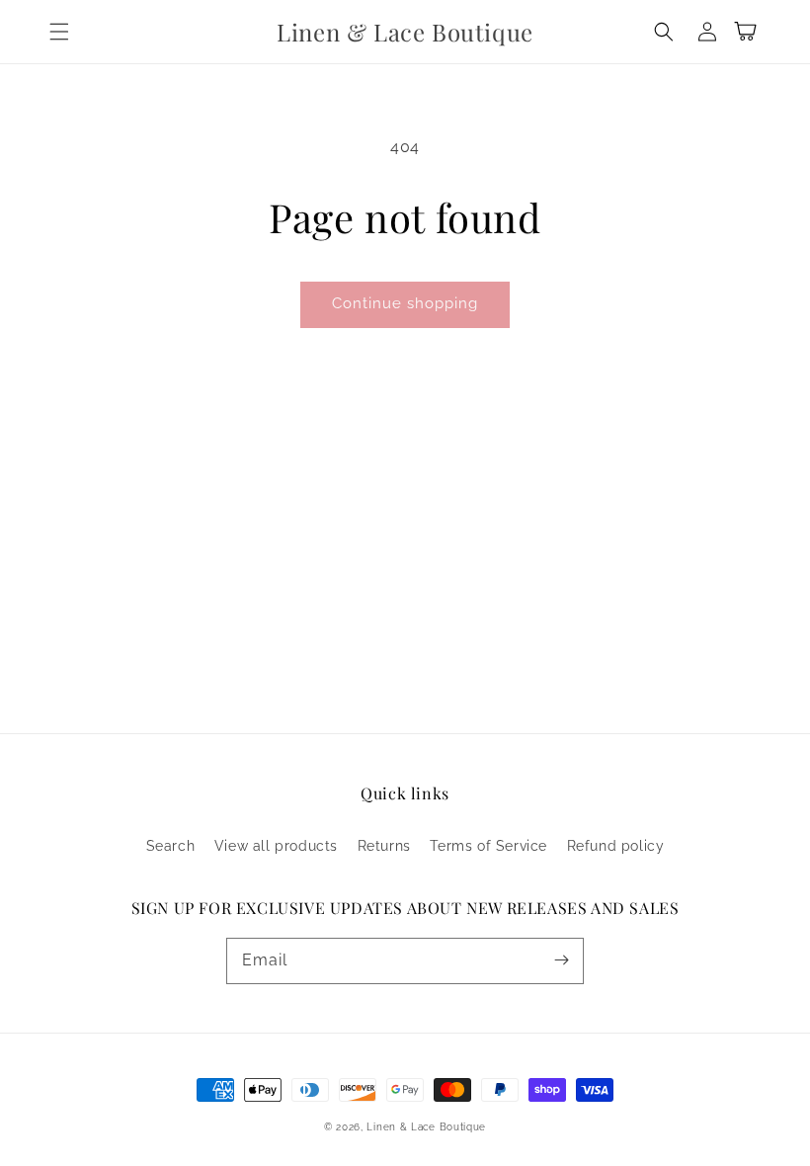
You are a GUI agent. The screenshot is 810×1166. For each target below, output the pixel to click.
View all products (276, 846)
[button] (59, 31)
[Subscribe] (561, 960)
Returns (384, 846)
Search (171, 846)
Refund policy (616, 846)
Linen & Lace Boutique (426, 1127)
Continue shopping (405, 303)
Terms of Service (488, 846)
